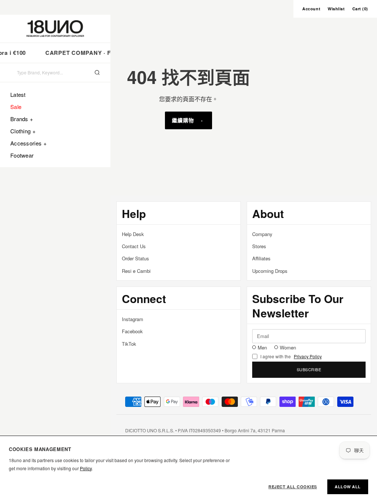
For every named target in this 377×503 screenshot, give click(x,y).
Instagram (132, 319)
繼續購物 (183, 120)
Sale (15, 106)
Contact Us (134, 246)
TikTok (129, 343)
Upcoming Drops (270, 270)
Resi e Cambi (136, 270)
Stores (259, 246)
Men (262, 347)
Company (262, 234)
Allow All (348, 486)
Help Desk (133, 234)
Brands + (21, 119)
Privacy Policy (308, 356)
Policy (86, 468)
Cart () (360, 8)
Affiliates (261, 258)
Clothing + (23, 131)
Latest (18, 94)
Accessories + (28, 143)
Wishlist (336, 8)
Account (311, 8)
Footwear (22, 155)
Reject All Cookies (292, 486)
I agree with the (291, 356)
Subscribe (309, 369)
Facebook (132, 331)
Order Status (135, 258)
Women (288, 347)
